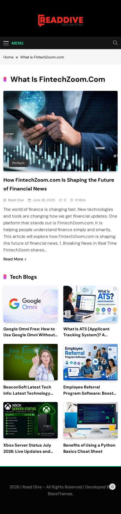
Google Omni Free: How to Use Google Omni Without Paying (29, 335)
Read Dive (16, 200)
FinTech (18, 163)
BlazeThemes (60, 493)
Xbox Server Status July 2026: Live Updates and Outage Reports (27, 451)
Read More (13, 259)
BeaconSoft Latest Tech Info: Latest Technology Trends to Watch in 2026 (27, 393)
